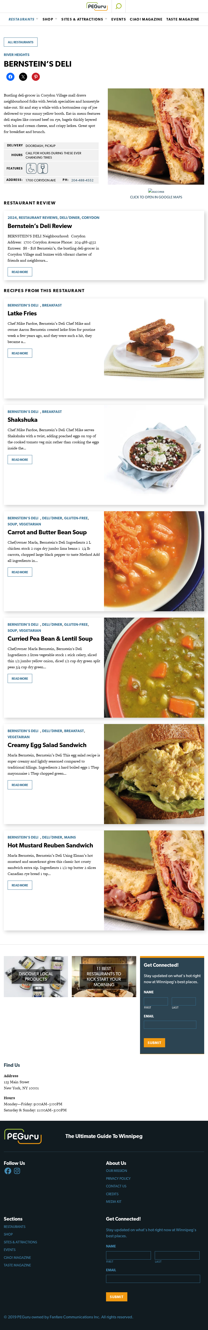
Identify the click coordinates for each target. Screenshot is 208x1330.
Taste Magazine (182, 19)
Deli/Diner (70, 217)
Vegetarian (30, 524)
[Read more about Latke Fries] (154, 348)
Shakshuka (23, 419)
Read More (20, 272)
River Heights (16, 54)
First (147, 1007)
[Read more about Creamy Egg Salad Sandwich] (154, 774)
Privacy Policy (118, 1178)
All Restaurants (20, 42)
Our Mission (116, 1171)
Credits (112, 1194)
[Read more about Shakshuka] (154, 455)
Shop (48, 19)
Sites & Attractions (82, 19)
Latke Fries (22, 313)
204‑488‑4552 (82, 180)
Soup (12, 524)
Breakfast (52, 305)
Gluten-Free (76, 518)
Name (149, 992)
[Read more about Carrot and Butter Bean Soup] (154, 561)
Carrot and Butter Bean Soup (47, 532)
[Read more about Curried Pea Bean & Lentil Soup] (154, 668)
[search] (119, 6)
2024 (12, 217)
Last (175, 1007)
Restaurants (21, 19)
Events (118, 19)
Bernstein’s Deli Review (40, 226)
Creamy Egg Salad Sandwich (47, 745)
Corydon (90, 217)
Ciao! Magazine (146, 19)
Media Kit (114, 1202)
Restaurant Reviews (38, 217)
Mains (70, 837)
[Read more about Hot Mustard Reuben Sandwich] (154, 880)
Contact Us (116, 1186)
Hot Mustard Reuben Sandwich (50, 845)
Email (149, 1016)
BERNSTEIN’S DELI (24, 305)
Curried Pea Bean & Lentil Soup (50, 638)
